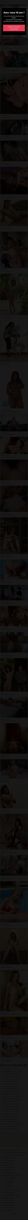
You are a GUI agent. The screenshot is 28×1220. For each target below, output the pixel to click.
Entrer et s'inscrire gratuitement (14, 28)
